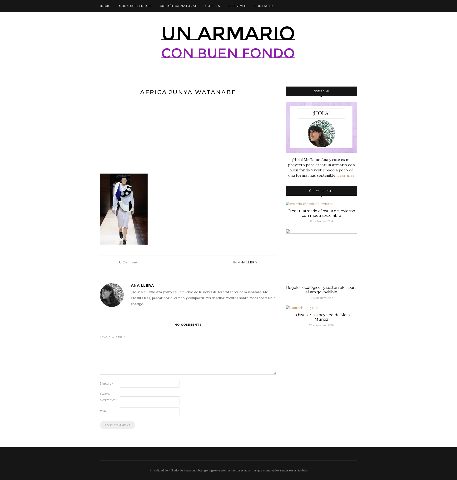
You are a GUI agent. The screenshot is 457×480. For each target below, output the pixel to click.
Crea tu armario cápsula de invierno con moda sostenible (321, 213)
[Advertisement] (188, 138)
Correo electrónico (109, 397)
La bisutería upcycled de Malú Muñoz (321, 317)
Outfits (212, 6)
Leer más (345, 175)
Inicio (105, 6)
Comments (129, 262)
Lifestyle (237, 6)
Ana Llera (247, 262)
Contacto (264, 6)
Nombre (107, 384)
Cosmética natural (178, 6)
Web (103, 411)
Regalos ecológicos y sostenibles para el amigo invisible (321, 289)
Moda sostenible (135, 6)
